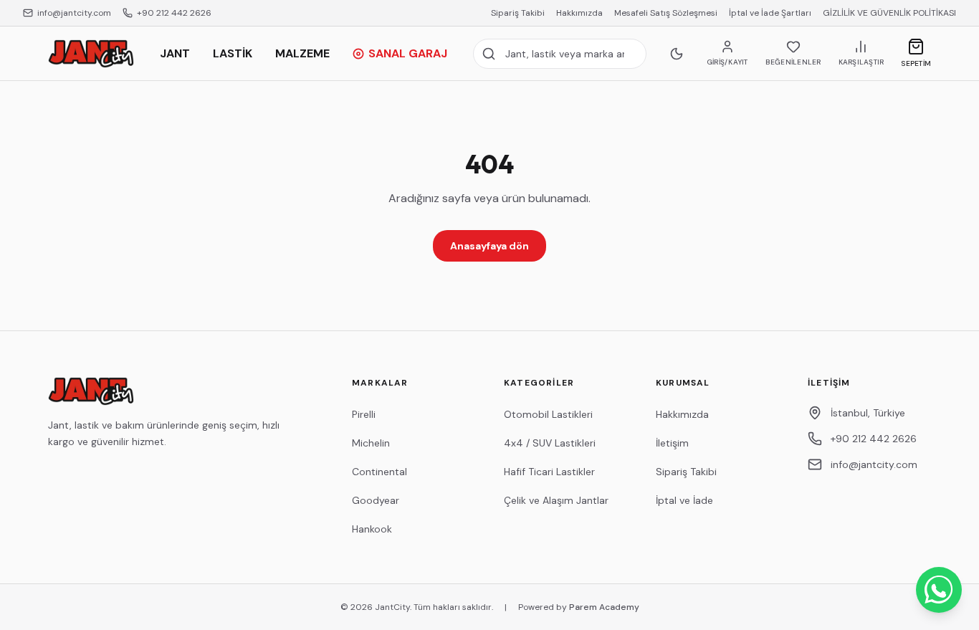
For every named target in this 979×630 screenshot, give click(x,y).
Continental (379, 471)
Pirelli (364, 414)
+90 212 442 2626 (174, 13)
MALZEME (302, 53)
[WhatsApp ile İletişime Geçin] (939, 590)
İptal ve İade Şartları (770, 13)
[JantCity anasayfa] (91, 53)
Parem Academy (604, 607)
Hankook (372, 528)
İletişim (672, 442)
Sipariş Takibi (518, 13)
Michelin (371, 442)
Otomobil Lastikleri (548, 414)
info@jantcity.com (74, 13)
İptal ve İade (684, 500)
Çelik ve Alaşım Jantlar (556, 500)
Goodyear (375, 500)
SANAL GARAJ (407, 53)
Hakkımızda (579, 13)
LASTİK (232, 53)
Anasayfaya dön (489, 245)
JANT (175, 53)
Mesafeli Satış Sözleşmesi (665, 13)
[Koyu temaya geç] (676, 54)
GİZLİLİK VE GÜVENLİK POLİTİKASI (889, 13)
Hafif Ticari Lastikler (549, 471)
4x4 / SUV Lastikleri (550, 442)
